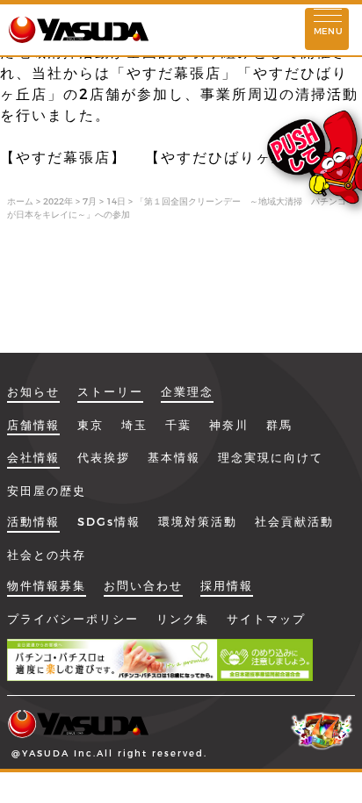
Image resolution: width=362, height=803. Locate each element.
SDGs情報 (109, 521)
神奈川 (229, 425)
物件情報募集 (46, 585)
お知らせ (33, 391)
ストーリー (110, 391)
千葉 (178, 425)
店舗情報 (33, 425)
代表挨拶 (103, 457)
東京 (90, 425)
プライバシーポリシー (73, 619)
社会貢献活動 (294, 521)
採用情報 (226, 585)
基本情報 (174, 457)
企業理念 (187, 391)
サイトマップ (266, 619)
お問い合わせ (143, 585)
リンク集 (182, 619)
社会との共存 (46, 555)
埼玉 (134, 425)
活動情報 (33, 521)
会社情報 (33, 457)
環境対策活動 (197, 521)
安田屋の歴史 (46, 491)
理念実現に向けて (270, 457)
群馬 (279, 425)
